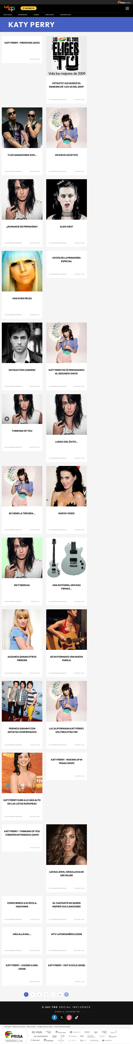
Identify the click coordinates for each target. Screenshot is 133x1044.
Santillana (61, 1032)
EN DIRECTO (29, 8)
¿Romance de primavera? (22, 226)
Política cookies (31, 1027)
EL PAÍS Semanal (91, 1036)
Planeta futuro (101, 1036)
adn (103, 1032)
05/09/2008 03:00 (79, 950)
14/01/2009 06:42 (79, 745)
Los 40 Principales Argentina (57, 99)
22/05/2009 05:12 (79, 458)
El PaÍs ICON (72, 1040)
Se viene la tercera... (22, 513)
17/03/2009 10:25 (79, 529)
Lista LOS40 (7, 15)
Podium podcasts (61, 1040)
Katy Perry (31, 24)
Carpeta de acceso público (62, 1027)
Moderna (48, 1040)
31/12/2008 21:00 (79, 776)
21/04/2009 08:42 (35, 529)
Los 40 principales (49, 1032)
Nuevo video (66, 513)
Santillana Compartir (75, 1032)
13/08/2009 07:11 (35, 314)
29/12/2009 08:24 (79, 99)
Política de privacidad (18, 1027)
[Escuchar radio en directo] (23, 8)
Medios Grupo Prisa (13, 1040)
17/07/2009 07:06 (79, 274)
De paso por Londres (22, 370)
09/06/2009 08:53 (34, 386)
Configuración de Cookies (45, 1027)
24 (60, 995)
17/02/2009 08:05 (79, 673)
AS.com (94, 1032)
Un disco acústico (66, 154)
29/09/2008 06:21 (35, 950)
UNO (54, 1036)
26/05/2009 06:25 (79, 386)
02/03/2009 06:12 (79, 601)
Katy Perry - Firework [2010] (22, 42)
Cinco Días (72, 1036)
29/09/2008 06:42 (79, 919)
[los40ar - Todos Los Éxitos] (9, 8)
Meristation (107, 1040)
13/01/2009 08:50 (35, 816)
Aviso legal (7, 1027)
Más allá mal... (22, 934)
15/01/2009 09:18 (35, 745)
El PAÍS (37, 1032)
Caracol (112, 1032)
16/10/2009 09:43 (35, 171)
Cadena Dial (82, 1036)
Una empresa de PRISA (13, 1034)
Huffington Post (40, 1036)
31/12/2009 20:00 (35, 59)
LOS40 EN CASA (65, 15)
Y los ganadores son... (22, 154)
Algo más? (66, 226)
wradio (62, 1036)
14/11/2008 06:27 (35, 919)
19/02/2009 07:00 (34, 673)
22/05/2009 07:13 (35, 447)
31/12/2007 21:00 (79, 981)
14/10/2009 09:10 (79, 171)
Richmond (35, 1040)
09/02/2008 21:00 (34, 981)
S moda (83, 1040)
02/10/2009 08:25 (34, 243)
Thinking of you (22, 430)
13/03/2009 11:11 (35, 601)
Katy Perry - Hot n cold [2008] (66, 965)
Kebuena (110, 1036)
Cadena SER (86, 1032)
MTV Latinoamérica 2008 (66, 934)
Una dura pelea (22, 298)
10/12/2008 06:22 (79, 888)
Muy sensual (22, 585)
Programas (22, 15)
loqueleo (94, 1040)
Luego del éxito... (66, 441)
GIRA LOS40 (49, 15)
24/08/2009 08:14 (79, 243)
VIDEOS (36, 15)
